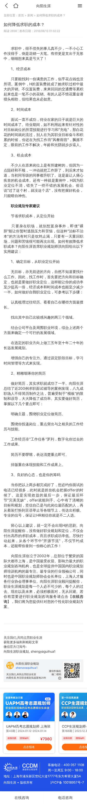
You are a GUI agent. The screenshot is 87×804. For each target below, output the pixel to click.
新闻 (30, 15)
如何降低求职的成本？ (50, 15)
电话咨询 (65, 797)
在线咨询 (21, 797)
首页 (21, 15)
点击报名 (29, 747)
